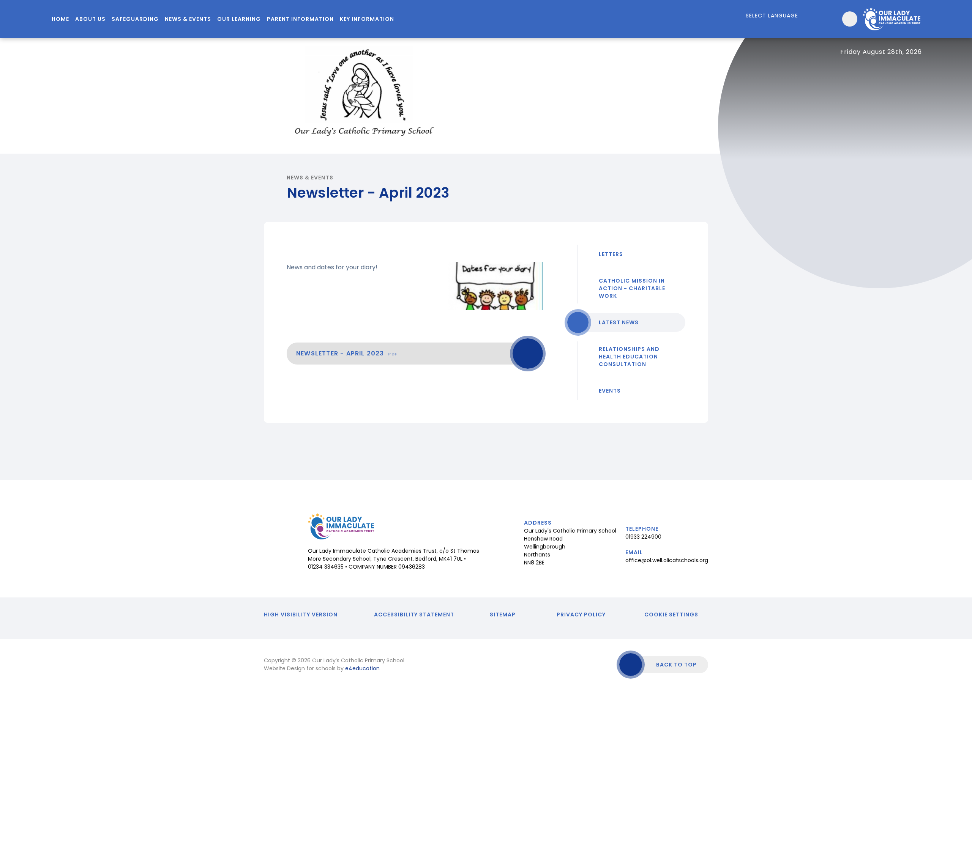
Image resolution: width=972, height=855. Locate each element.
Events (610, 390)
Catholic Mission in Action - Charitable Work (632, 288)
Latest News (619, 322)
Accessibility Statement (414, 614)
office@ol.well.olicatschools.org (666, 560)
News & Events (310, 177)
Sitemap (503, 614)
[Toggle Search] (849, 19)
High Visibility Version (301, 614)
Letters (611, 254)
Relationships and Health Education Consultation (629, 356)
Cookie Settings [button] (671, 614)
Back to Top (676, 664)
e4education (362, 668)
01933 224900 (643, 537)
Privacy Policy (581, 614)
